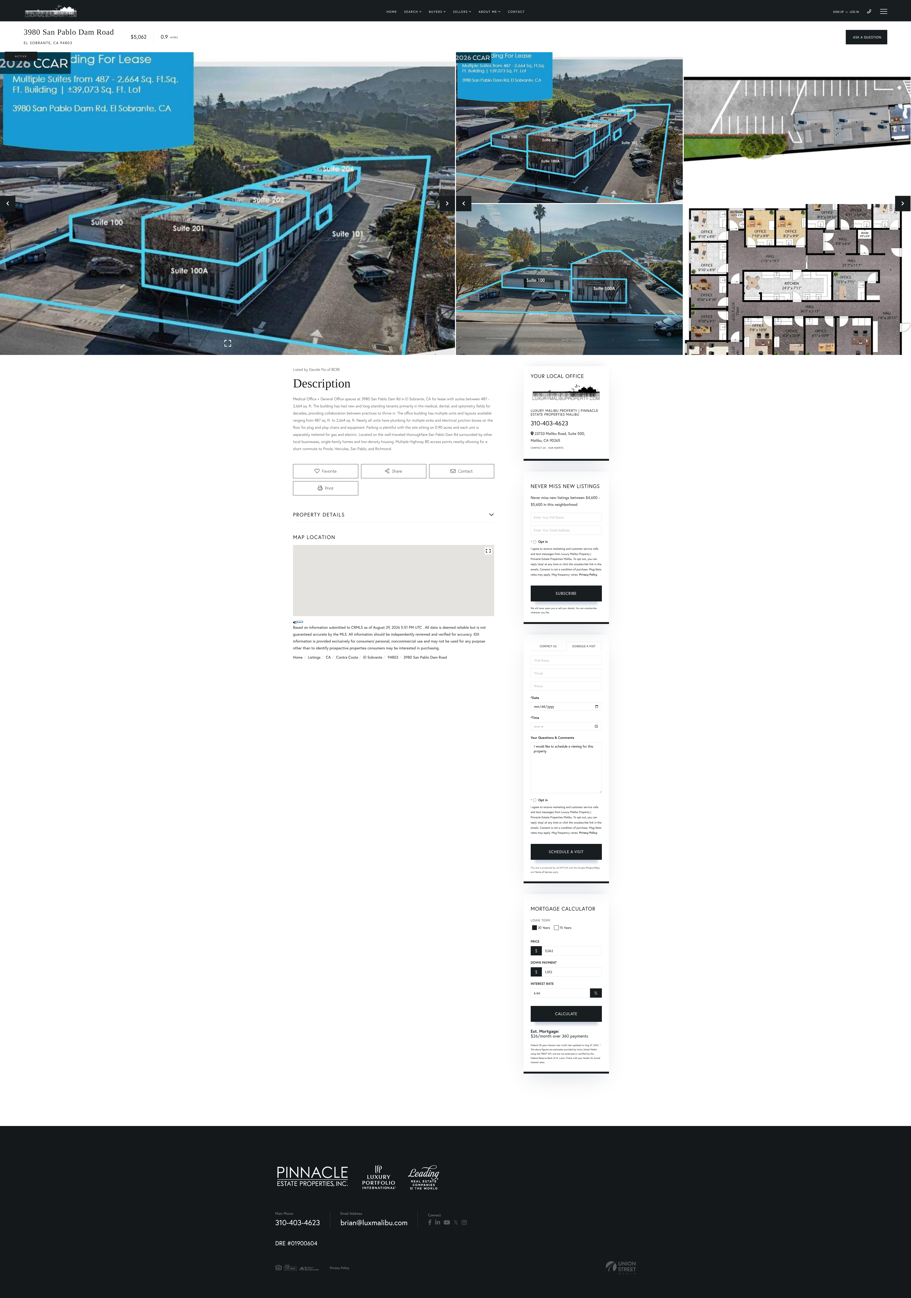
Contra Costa (347, 657)
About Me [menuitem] (488, 12)
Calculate (566, 1013)
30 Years (544, 927)
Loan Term (540, 920)
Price (535, 941)
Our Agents (555, 447)
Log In (854, 12)
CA (328, 657)
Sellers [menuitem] (460, 12)
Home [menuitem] (391, 12)
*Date (535, 698)
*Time (535, 718)
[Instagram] (464, 1222)
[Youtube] (447, 1222)
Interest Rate (542, 984)
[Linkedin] (437, 1222)
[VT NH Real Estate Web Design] (621, 1267)
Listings (314, 657)
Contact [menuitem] (516, 12)
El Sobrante (372, 657)
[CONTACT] (866, 37)
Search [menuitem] (411, 12)
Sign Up (838, 12)
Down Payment (544, 962)
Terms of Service (543, 872)
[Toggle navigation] (883, 11)
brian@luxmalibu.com (374, 1222)
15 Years (566, 927)
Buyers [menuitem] (435, 12)
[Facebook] (430, 1222)
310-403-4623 (549, 423)
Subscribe (566, 593)
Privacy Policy (588, 575)
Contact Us (538, 447)
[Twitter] (456, 1222)
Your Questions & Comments (552, 737)
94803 (393, 657)
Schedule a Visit (583, 646)
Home (297, 657)
